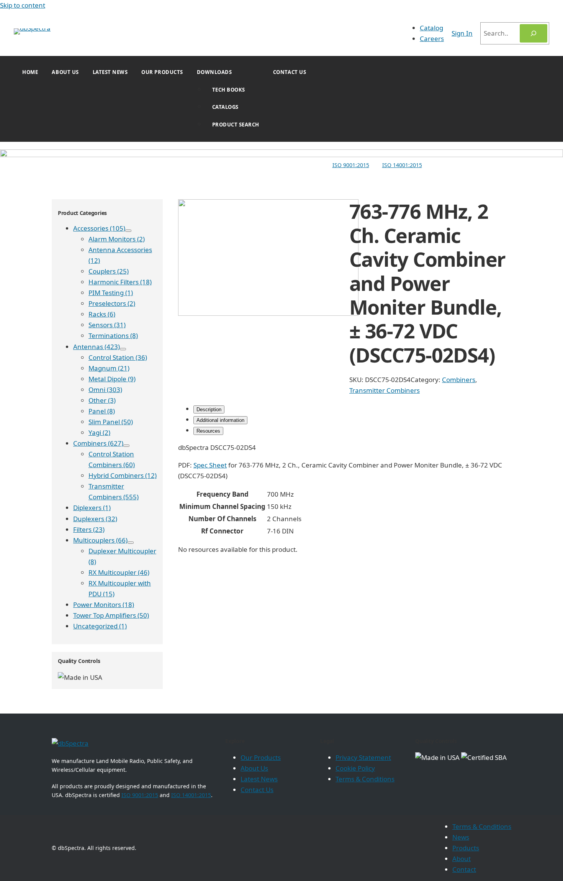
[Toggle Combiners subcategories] (126, 446)
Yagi (99, 432)
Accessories (99, 228)
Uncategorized (100, 626)
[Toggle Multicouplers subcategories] (131, 542)
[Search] (533, 33)
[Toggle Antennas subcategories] (123, 349)
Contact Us (289, 72)
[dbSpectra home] (70, 743)
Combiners (98, 443)
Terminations (113, 335)
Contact (464, 869)
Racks (101, 314)
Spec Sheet (210, 465)
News (460, 837)
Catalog (431, 27)
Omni (105, 389)
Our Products (162, 72)
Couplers (108, 271)
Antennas (96, 346)
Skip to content (22, 5)
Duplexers (95, 518)
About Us (65, 72)
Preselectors (111, 303)
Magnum (108, 368)
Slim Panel (110, 421)
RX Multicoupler (118, 572)
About (461, 858)
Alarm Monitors (116, 239)
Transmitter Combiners (384, 390)
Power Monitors (103, 604)
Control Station (117, 357)
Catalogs (225, 106)
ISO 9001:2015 (350, 165)
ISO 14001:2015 (402, 165)
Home (30, 72)
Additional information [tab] (220, 420)
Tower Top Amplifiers (111, 615)
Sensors (107, 324)
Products (465, 847)
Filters (89, 529)
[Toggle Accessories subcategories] (128, 231)
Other (102, 400)
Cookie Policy (355, 768)
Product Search (235, 124)
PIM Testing (110, 292)
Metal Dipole (112, 378)
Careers (432, 38)
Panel (101, 411)
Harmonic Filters (120, 281)
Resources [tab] (208, 431)
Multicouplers (100, 540)
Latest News (110, 72)
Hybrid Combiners (122, 475)
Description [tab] (208, 409)
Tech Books (228, 89)
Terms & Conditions (365, 778)
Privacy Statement (363, 757)
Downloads (214, 72)
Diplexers (92, 507)
